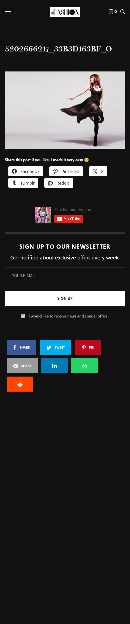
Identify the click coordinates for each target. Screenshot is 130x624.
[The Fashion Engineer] (64, 12)
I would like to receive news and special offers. (69, 316)
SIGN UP (65, 298)
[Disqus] (65, 486)
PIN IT (68, 110)
